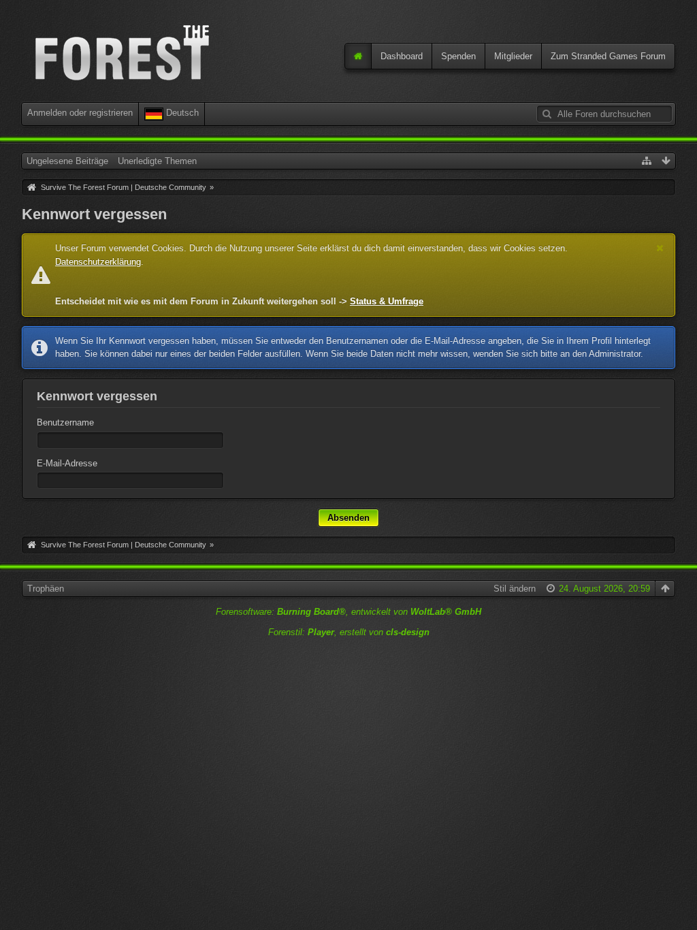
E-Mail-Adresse (67, 463)
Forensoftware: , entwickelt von (348, 612)
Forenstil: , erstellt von (348, 632)
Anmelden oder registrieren (80, 113)
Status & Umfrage (386, 301)
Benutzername (65, 422)
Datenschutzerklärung (98, 262)
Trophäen (45, 588)
